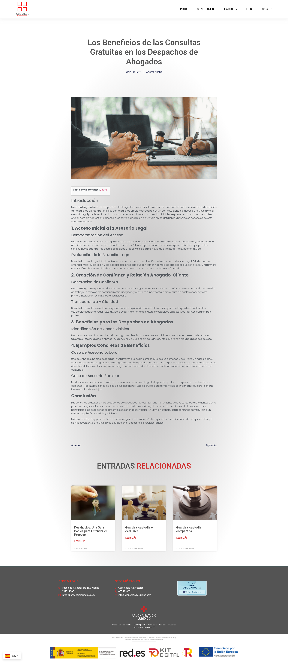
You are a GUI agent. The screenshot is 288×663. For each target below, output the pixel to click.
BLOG (249, 9)
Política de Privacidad (167, 625)
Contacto (266, 9)
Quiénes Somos (205, 9)
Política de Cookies (149, 625)
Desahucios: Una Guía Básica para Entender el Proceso (90, 531)
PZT (153, 627)
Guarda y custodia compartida (188, 529)
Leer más (80, 541)
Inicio (183, 9)
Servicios (228, 9)
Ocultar (103, 189)
